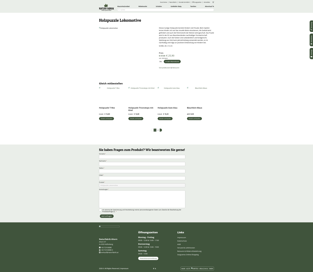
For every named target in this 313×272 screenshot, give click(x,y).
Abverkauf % (209, 6)
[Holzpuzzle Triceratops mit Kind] (141, 96)
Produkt (102, 182)
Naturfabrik (172, 2)
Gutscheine (163, 2)
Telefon (101, 168)
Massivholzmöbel (123, 6)
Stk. (160, 61)
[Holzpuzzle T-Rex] (112, 96)
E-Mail (101, 175)
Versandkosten (164, 68)
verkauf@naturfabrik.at (109, 252)
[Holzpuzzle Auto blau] (171, 96)
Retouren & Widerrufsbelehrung (189, 251)
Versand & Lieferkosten (186, 248)
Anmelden (207, 2)
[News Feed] (155, 268)
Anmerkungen (104, 189)
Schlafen (159, 6)
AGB (179, 244)
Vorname (102, 154)
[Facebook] (153, 268)
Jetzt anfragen (107, 216)
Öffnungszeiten (196, 2)
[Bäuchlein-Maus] (200, 96)
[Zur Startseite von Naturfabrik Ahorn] (107, 7)
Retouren (175, 68)
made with (186, 269)
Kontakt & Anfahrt (184, 2)
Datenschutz (182, 241)
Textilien (193, 6)
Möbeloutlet (142, 6)
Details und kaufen (106, 118)
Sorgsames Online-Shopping (188, 254)
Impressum (181, 237)
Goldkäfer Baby (176, 6)
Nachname (103, 161)
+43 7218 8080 (106, 247)
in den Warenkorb (172, 61)
